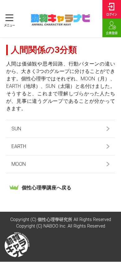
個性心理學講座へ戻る (46, 188)
